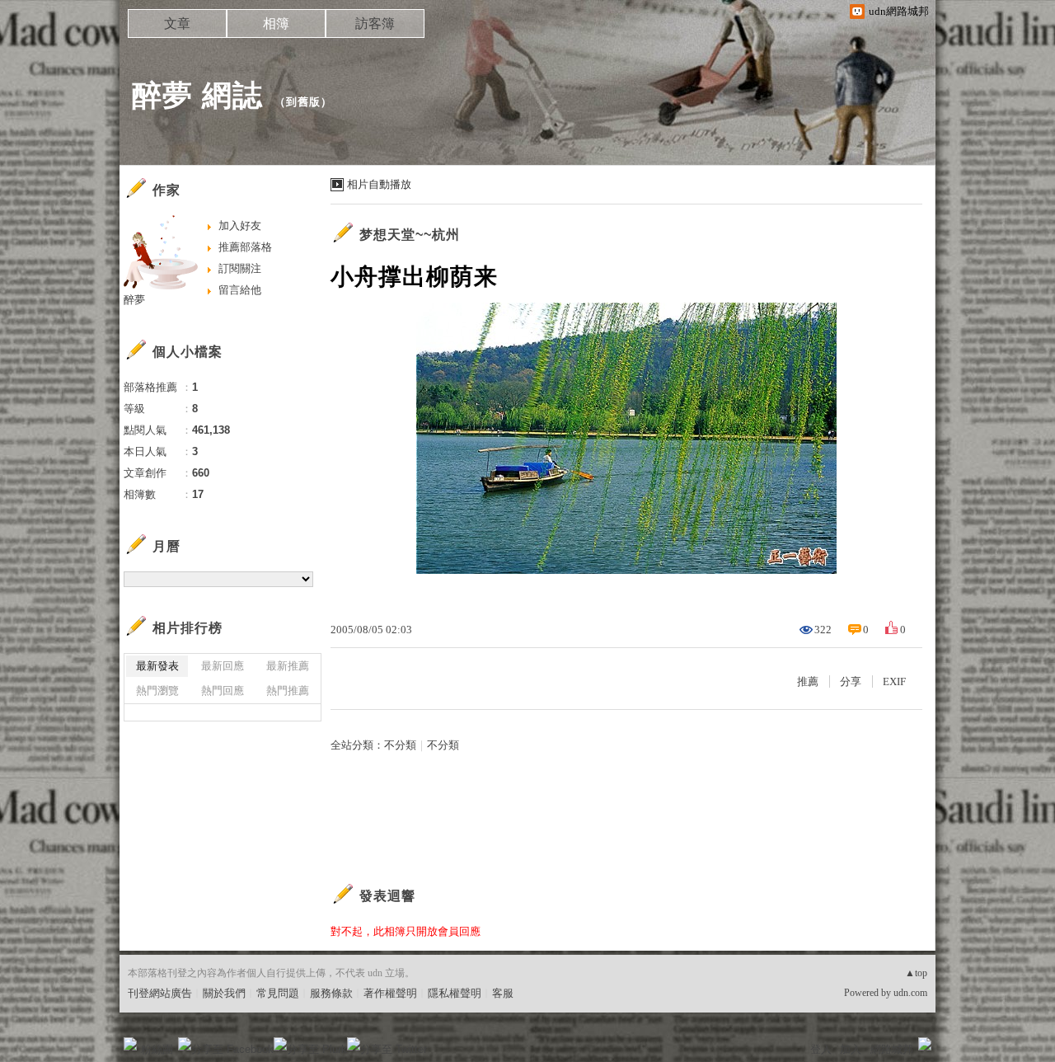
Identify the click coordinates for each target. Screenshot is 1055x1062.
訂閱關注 (239, 268)
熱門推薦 (287, 690)
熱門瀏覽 (157, 690)
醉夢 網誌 (197, 95)
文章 (177, 23)
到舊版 (303, 102)
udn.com (910, 993)
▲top (916, 973)
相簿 (276, 23)
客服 (502, 993)
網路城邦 (891, 1049)
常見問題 (277, 993)
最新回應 (222, 666)
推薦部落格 (245, 247)
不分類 (400, 745)
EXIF (894, 681)
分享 (850, 681)
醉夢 (134, 300)
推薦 (807, 681)
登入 (821, 1049)
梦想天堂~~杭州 (409, 235)
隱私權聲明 (454, 993)
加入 (850, 1049)
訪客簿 (375, 23)
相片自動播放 (379, 184)
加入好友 (239, 225)
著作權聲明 (390, 993)
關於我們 (224, 993)
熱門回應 (222, 690)
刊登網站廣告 (160, 993)
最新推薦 (287, 666)
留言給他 (239, 290)
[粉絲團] (130, 1043)
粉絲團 (157, 1049)
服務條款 (331, 993)
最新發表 (157, 666)
